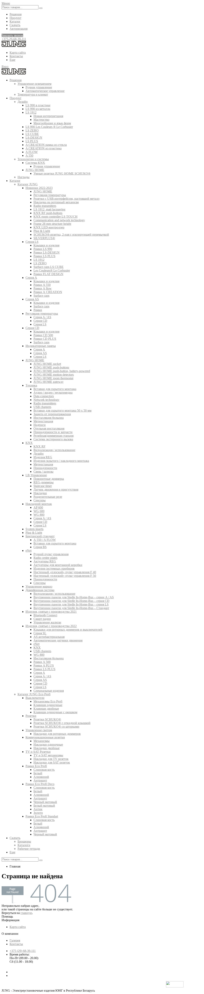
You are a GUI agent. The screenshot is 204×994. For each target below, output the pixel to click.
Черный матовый (45, 802)
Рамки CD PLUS (44, 338)
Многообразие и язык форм (52, 123)
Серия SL (39, 633)
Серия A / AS (42, 317)
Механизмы (41, 741)
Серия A (31, 277)
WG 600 (38, 511)
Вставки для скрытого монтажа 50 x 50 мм (62, 410)
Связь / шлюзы (43, 471)
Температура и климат (33, 94)
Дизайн (23, 101)
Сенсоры (39, 500)
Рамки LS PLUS (44, 256)
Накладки (40, 493)
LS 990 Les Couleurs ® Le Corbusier (49, 126)
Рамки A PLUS (43, 665)
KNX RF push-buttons (47, 213)
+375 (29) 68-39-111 (23, 951)
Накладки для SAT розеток (51, 762)
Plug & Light (41, 231)
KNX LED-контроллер (48, 227)
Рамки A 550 (42, 285)
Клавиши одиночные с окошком (55, 712)
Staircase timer (42, 486)
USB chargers (42, 407)
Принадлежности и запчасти (53, 432)
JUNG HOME (35, 170)
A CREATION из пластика (44, 148)
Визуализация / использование (54, 450)
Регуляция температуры (49, 195)
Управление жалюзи (47, 622)
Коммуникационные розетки (45, 737)
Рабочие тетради (29, 848)
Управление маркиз (39, 586)
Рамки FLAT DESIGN (48, 274)
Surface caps (41, 295)
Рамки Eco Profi (36, 766)
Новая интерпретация (48, 116)
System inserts (34, 529)
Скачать (15, 25)
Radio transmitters (44, 205)
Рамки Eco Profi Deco (40, 784)
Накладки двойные (46, 748)
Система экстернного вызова (53, 439)
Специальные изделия (48, 690)
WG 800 (38, 514)
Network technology (46, 399)
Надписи (39, 425)
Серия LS (32, 241)
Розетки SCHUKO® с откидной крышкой (61, 723)
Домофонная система (40, 590)
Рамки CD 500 (43, 335)
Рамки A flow (42, 288)
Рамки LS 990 (42, 249)
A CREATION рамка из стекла (46, 144)
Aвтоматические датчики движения (57, 640)
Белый (37, 773)
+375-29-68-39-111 (14, 39)
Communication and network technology (59, 220)
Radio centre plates (45, 557)
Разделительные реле (47, 496)
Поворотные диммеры (48, 478)
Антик (37, 809)
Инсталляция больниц (48, 417)
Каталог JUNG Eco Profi (34, 694)
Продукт (15, 18)
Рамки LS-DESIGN (46, 252)
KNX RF (39, 446)
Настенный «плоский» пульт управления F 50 (64, 575)
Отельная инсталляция (48, 428)
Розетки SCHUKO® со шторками (56, 726)
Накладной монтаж (39, 504)
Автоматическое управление (45, 91)
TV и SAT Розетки (38, 751)
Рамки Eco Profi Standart (42, 816)
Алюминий (41, 777)
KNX (29, 443)
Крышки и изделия (46, 245)
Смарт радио (42, 619)
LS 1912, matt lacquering (49, 209)
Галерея (15, 940)
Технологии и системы (33, 159)
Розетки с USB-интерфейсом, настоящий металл (66, 198)
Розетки (31, 715)
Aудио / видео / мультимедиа (53, 392)
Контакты (16, 56)
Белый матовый (44, 805)
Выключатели (35, 698)
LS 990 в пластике (38, 105)
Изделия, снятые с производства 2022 (51, 626)
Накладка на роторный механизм (56, 202)
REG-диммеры (43, 482)
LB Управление (36, 475)
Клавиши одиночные (47, 705)
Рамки (37, 310)
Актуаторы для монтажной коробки (57, 565)
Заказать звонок (12, 35)
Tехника (31, 385)
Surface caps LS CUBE (48, 267)
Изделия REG (42, 457)
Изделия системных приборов (54, 568)
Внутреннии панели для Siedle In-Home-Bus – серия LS (71, 604)
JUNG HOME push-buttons (51, 367)
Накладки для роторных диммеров (57, 733)
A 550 (29, 155)
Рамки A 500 (42, 662)
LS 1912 (31, 112)
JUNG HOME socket (47, 364)
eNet (28, 550)
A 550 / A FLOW (44, 539)
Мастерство (41, 119)
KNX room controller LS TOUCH (55, 216)
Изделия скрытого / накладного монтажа (61, 460)
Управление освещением (34, 83)
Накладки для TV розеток (51, 759)
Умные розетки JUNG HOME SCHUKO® (61, 173)
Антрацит (40, 780)
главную (26, 913)
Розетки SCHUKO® (47, 719)
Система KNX (35, 162)
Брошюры (24, 841)
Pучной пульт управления (51, 554)
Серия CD (40, 320)
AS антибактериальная (49, 636)
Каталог (15, 21)
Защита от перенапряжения (52, 414)
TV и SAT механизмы (48, 755)
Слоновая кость (44, 769)
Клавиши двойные (46, 708)
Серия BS (40, 547)
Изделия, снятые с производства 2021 (51, 611)
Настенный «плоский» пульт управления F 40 (64, 572)
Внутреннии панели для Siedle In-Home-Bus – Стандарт (71, 608)
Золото (38, 812)
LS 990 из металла (38, 109)
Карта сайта (18, 52)
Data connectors (43, 396)
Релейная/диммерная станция (53, 435)
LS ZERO (32, 130)
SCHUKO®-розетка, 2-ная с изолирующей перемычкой (71, 234)
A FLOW (32, 152)
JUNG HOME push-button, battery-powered (61, 371)
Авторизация (18, 28)
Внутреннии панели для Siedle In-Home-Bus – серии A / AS (73, 597)
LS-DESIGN (34, 137)
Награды (23, 177)
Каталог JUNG (28, 184)
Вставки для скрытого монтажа (54, 389)
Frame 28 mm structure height (52, 223)
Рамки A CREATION (47, 292)
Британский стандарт (40, 536)
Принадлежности (45, 468)
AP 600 (38, 507)
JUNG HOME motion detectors (53, 374)
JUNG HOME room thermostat (53, 378)
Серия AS (32, 299)
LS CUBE (32, 134)
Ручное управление (39, 87)
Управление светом (39, 730)
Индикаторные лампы (41, 346)
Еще (12, 59)
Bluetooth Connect (45, 615)
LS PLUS (32, 141)
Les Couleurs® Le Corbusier (51, 270)
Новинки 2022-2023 (39, 188)
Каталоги (24, 845)
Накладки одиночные (48, 744)
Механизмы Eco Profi (47, 701)
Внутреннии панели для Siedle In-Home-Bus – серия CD (71, 601)
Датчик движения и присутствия (55, 489)
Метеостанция (43, 421)
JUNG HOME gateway (48, 381)
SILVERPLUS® (44, 238)
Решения (16, 14)
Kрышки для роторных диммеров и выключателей (67, 629)
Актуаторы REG (44, 561)
